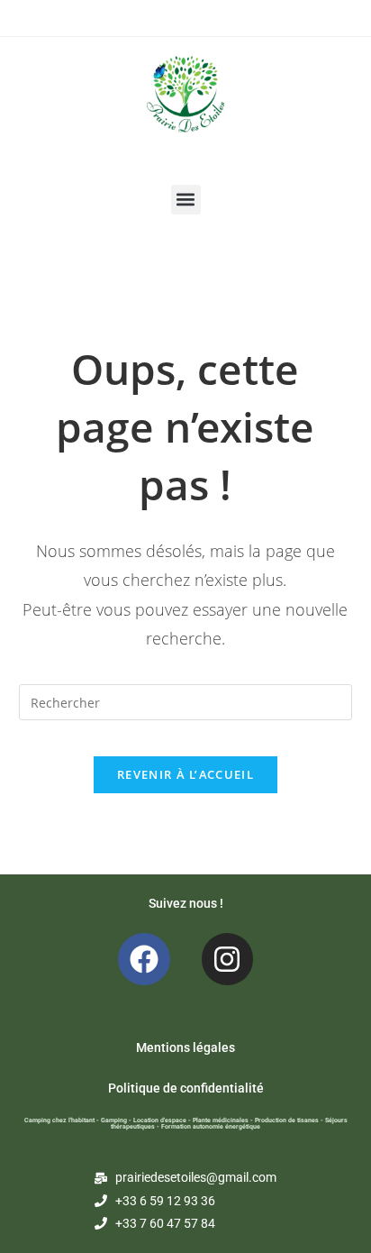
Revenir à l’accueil (185, 774)
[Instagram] (228, 959)
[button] (186, 200)
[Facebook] (144, 959)
